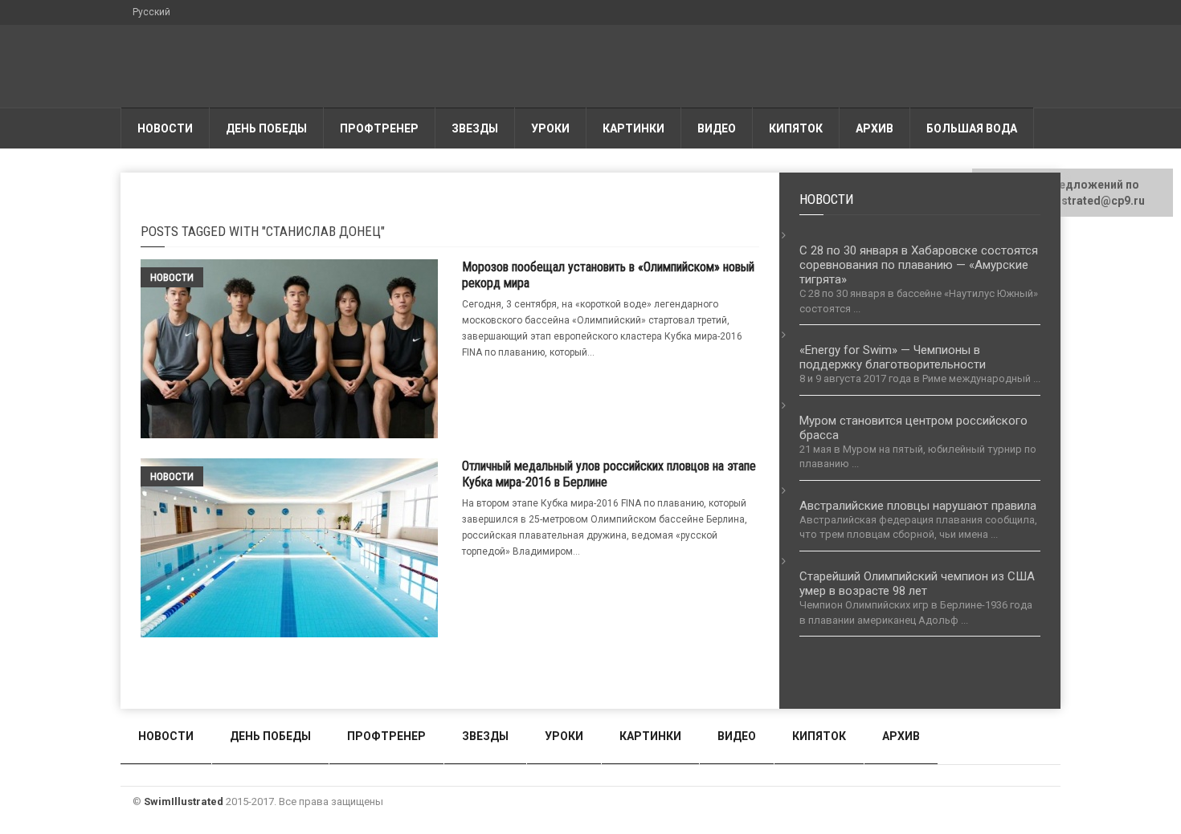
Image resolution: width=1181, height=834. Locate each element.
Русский (151, 12)
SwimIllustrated (183, 801)
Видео (716, 128)
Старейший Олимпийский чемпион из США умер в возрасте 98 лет (917, 583)
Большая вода (971, 128)
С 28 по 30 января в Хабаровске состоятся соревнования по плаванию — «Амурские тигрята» (918, 265)
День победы (266, 128)
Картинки (633, 128)
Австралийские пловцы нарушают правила (917, 505)
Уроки (550, 128)
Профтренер (379, 128)
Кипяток (796, 128)
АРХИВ (874, 128)
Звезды (475, 128)
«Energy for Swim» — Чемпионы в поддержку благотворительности (892, 357)
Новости (165, 128)
